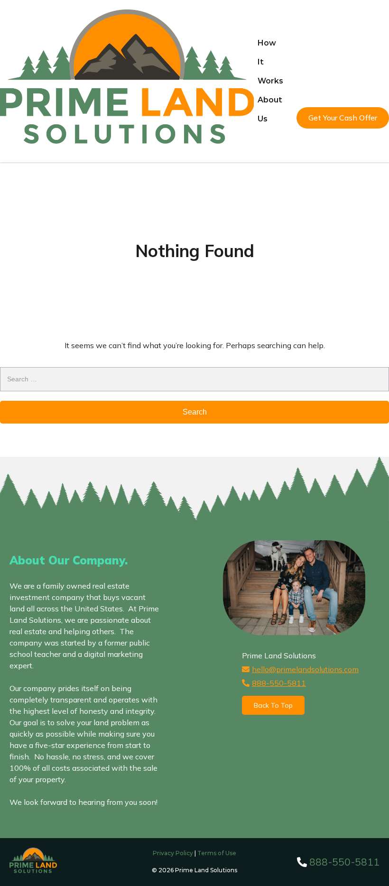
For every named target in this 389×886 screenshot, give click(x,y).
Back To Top (273, 705)
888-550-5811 (279, 683)
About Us (270, 109)
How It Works (270, 61)
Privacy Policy (173, 853)
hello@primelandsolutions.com (305, 669)
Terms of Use (216, 853)
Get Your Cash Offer (342, 117)
